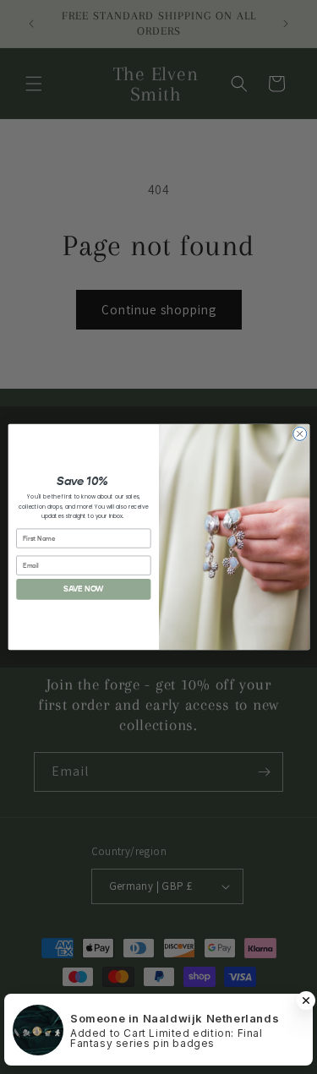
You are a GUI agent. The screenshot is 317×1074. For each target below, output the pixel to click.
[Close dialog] (299, 433)
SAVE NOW (83, 589)
